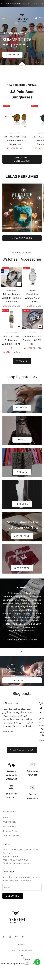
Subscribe (12, 890)
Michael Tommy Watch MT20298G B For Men (11, 293)
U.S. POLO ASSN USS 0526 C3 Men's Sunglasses (15, 135)
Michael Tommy (11, 285)
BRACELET (22, 434)
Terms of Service (10, 830)
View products (22, 232)
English (20, 939)
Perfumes (22, 498)
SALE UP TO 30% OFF (22, 49)
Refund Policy (9, 821)
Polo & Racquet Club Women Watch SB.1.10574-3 (11, 337)
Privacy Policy (9, 816)
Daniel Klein (32, 285)
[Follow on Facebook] (3, 931)
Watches (10, 254)
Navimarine (32, 327)
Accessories (31, 254)
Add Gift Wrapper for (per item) (20, 958)
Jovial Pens (22, 530)
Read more (7, 726)
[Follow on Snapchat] (23, 931)
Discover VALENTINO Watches (22, 634)
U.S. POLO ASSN (15, 127)
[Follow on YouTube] (16, 931)
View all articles (22, 744)
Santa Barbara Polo (11, 327)
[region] (22, 33)
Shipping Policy (9, 826)
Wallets (22, 466)
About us (6, 812)
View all (22, 356)
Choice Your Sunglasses (22, 154)
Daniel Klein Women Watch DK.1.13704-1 (32, 293)
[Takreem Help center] (37, 962)
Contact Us (22, 675)
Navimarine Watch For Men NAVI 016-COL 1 (33, 335)
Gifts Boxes (22, 562)
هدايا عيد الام (10, 697)
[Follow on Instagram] (10, 931)
